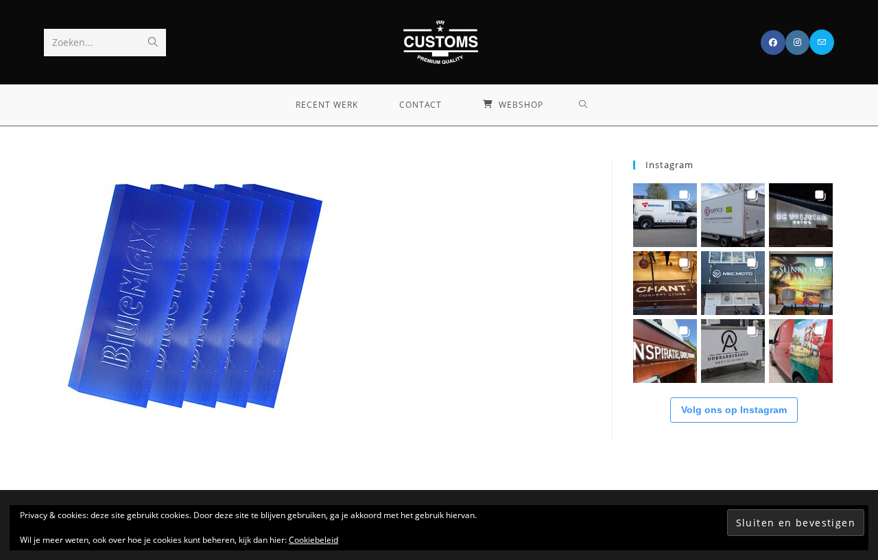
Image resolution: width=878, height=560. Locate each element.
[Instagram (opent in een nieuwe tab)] (797, 42)
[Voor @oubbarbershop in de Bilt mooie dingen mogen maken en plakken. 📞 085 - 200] (733, 351)
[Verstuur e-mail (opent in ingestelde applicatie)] (821, 42)
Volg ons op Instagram (734, 409)
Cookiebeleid (313, 540)
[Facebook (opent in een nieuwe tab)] (773, 42)
